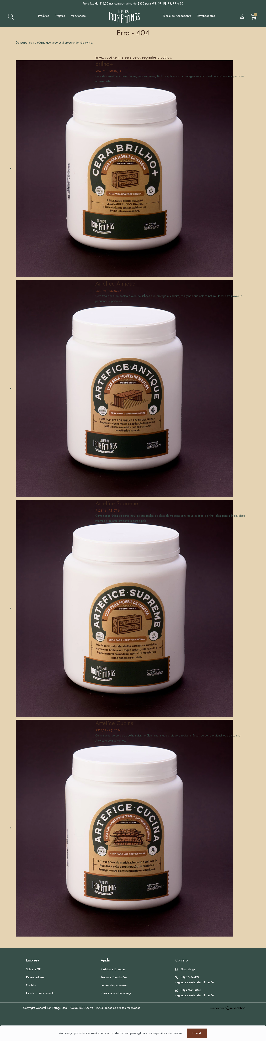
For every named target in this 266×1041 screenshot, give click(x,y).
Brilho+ (104, 64)
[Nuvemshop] (228, 1008)
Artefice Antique (115, 283)
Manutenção (78, 16)
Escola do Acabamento (177, 16)
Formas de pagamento (114, 985)
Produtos (43, 16)
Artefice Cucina (114, 723)
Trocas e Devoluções (114, 977)
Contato (31, 985)
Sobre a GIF (33, 969)
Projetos (60, 16)
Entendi (196, 1033)
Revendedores (206, 16)
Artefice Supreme (116, 503)
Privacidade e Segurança (116, 993)
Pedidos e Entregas (113, 969)
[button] (11, 16)
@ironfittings (188, 969)
